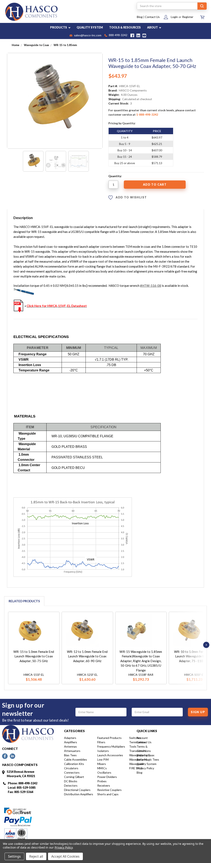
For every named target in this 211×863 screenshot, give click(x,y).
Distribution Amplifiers (78, 794)
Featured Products (109, 738)
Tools (132, 746)
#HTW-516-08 (150, 285)
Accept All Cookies (65, 856)
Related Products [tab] (24, 601)
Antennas (70, 746)
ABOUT (152, 27)
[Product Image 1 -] (33, 161)
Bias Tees (70, 755)
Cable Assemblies (75, 759)
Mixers (101, 764)
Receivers (103, 785)
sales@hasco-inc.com (87, 35)
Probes (102, 781)
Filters (101, 742)
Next (205, 645)
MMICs (102, 768)
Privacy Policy (145, 768)
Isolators (103, 751)
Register (187, 17)
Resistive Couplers (109, 790)
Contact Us (152, 17)
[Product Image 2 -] (56, 161)
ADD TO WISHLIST (131, 197)
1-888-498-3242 (147, 114)
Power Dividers (107, 777)
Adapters (70, 738)
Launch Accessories (110, 755)
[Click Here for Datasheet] (18, 306)
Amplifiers (70, 742)
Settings (14, 856)
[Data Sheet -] (78, 161)
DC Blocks (70, 781)
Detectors (70, 785)
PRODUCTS (59, 27)
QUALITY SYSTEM (90, 27)
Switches (135, 738)
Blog (140, 17)
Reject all (36, 856)
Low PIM (103, 759)
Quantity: (115, 176)
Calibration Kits (74, 764)
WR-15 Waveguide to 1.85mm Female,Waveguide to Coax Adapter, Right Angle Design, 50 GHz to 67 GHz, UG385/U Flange (141, 661)
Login (174, 17)
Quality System (146, 764)
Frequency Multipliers (111, 746)
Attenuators (72, 751)
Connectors (72, 772)
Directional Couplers (77, 790)
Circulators (71, 768)
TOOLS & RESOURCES (125, 27)
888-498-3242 (117, 35)
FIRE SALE (136, 768)
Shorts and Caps (107, 794)
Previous (9, 645)
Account (142, 738)
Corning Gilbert (74, 777)
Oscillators (104, 772)
